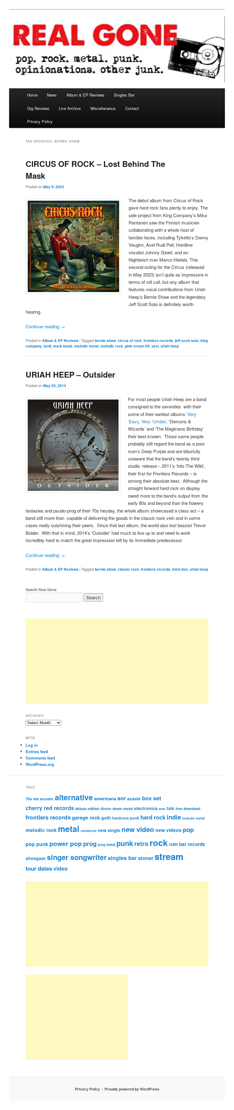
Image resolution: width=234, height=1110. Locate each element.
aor (121, 798)
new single (109, 830)
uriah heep (170, 346)
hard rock (152, 817)
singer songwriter (77, 857)
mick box (180, 569)
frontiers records (158, 340)
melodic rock (112, 346)
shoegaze (36, 858)
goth (106, 817)
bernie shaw (105, 340)
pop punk (37, 843)
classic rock (128, 569)
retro (141, 843)
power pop (65, 843)
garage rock (86, 817)
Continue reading (45, 326)
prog (90, 843)
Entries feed (37, 751)
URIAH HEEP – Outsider (70, 374)
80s (36, 798)
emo (162, 808)
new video (138, 829)
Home (32, 95)
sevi (155, 346)
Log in (32, 745)
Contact (132, 108)
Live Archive (70, 108)
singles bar (122, 858)
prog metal (106, 844)
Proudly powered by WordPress (132, 1089)
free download (188, 808)
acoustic (47, 798)
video (60, 868)
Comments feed (40, 758)
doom (106, 808)
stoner (145, 858)
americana (105, 798)
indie (174, 816)
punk (124, 843)
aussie (134, 798)
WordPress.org (40, 764)
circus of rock (130, 340)
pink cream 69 (137, 346)
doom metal (122, 808)
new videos (168, 829)
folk (170, 808)
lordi (47, 346)
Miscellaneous (103, 108)
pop (188, 829)
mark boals (63, 346)
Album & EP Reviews (85, 95)
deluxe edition (87, 808)
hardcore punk (125, 818)
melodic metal (86, 346)
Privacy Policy (40, 121)
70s (29, 799)
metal (69, 828)
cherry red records (50, 808)
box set (151, 798)
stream (168, 856)
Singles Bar (124, 95)
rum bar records (187, 844)
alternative (74, 797)
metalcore (89, 830)
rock (159, 842)
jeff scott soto (187, 340)
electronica (146, 808)
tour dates (39, 868)
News (52, 95)
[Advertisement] (117, 661)
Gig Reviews (38, 108)
